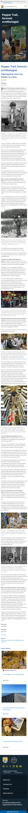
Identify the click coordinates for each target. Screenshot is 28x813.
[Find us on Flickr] (17, 766)
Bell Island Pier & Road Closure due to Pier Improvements (14, 708)
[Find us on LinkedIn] (14, 766)
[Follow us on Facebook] (4, 766)
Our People (3, 635)
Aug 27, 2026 (5, 680)
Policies (6, 789)
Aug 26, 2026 (5, 713)
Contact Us (7, 784)
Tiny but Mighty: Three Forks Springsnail (13, 674)
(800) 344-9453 (7, 772)
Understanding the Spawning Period (12, 741)
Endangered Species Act (10, 670)
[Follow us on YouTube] (21, 766)
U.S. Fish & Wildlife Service (10, 6)
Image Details (4, 139)
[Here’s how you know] (14, 2)
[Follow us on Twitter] (10, 766)
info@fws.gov (18, 772)
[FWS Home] (2, 6)
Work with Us (8, 793)
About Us (6, 780)
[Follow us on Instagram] (7, 766)
